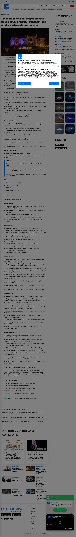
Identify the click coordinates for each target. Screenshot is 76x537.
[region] (38, 71)
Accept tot (54, 83)
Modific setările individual (25, 83)
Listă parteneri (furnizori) (23, 79)
